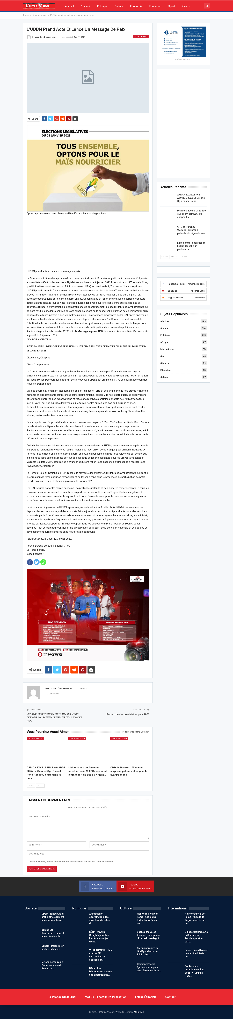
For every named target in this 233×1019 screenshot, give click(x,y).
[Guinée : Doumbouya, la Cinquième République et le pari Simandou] (175, 935)
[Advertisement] (88, 242)
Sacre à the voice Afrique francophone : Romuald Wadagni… (149, 935)
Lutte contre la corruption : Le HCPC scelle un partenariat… (192, 246)
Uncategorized (141, 36)
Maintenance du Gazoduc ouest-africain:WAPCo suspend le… (191, 213)
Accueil (69, 6)
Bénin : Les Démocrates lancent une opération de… (52, 933)
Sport (171, 6)
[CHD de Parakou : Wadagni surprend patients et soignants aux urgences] (129, 750)
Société (85, 6)
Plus (184, 6)
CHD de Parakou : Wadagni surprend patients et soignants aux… (192, 230)
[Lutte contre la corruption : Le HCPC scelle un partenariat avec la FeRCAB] (167, 246)
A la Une (164, 321)
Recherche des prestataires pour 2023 (127, 714)
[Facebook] (30, 562)
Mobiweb (139, 1012)
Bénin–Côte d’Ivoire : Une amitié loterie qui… (196, 953)
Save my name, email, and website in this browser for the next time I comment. (72, 861)
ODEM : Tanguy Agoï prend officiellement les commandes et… (52, 917)
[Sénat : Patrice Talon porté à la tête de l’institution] (32, 949)
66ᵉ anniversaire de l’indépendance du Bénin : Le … (52, 965)
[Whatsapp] (43, 562)
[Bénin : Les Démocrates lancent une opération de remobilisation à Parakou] (32, 933)
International (167, 349)
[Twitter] (37, 562)
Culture (119, 6)
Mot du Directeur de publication (105, 997)
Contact (170, 997)
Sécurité (165, 363)
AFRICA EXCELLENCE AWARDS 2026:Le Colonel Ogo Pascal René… (191, 197)
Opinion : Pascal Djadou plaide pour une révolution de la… (149, 967)
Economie (136, 6)
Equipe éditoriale (146, 997)
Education (155, 6)
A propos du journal (62, 997)
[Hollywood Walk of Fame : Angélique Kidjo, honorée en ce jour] (127, 917)
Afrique (164, 342)
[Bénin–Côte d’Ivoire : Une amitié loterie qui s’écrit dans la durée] (175, 954)
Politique (102, 6)
